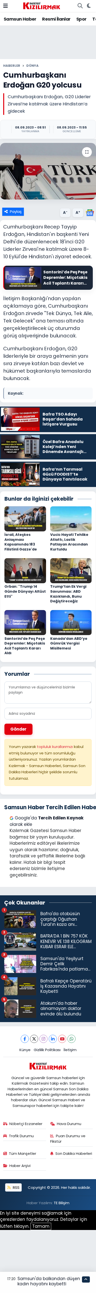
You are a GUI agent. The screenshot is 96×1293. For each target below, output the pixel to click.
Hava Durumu (69, 1123)
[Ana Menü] (5, 6)
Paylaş (16, 211)
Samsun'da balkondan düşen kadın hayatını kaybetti (48, 1281)
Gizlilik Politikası (47, 1049)
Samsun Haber (20, 19)
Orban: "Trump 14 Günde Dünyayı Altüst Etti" (25, 591)
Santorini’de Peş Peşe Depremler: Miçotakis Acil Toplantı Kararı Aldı (24, 646)
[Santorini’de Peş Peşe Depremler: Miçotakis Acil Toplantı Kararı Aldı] (25, 622)
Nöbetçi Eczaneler (25, 1123)
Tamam (40, 1226)
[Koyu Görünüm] (89, 6)
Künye (25, 1049)
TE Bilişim (61, 1202)
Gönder (18, 729)
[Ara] (80, 6)
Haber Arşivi (20, 1165)
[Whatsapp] (71, 1039)
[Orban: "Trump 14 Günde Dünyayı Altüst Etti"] (25, 570)
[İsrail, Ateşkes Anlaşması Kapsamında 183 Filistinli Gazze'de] (25, 518)
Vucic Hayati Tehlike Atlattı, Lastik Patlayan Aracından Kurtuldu (69, 542)
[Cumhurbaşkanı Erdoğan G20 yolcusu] (48, 171)
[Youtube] (62, 1039)
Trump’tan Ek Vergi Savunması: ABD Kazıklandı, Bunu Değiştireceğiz (68, 594)
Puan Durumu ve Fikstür (68, 1138)
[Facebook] (25, 1039)
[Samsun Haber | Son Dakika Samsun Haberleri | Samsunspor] (41, 5)
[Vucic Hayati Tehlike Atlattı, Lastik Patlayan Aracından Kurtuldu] (71, 518)
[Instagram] (43, 1039)
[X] (34, 1039)
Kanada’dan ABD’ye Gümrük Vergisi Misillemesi (68, 643)
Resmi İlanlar (56, 19)
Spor (81, 19)
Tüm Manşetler (22, 1153)
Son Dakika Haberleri (73, 1153)
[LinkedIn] (53, 1039)
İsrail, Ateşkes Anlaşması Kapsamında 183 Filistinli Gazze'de (20, 542)
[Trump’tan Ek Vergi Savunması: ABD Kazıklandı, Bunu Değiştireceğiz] (71, 570)
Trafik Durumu (21, 1135)
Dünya (32, 65)
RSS (15, 1187)
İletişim (70, 1049)
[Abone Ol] (90, 212)
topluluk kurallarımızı (55, 746)
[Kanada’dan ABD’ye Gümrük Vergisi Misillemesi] (71, 622)
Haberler (11, 65)
